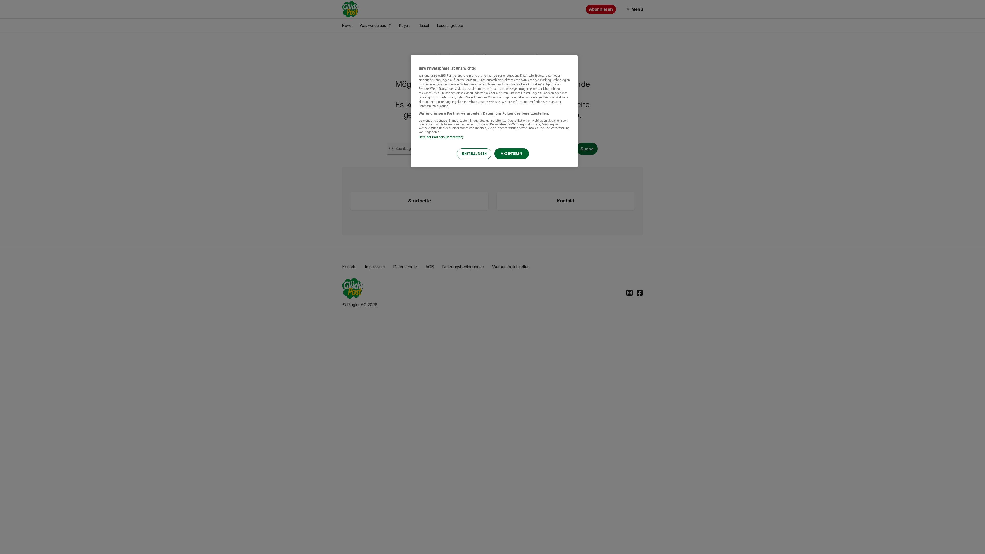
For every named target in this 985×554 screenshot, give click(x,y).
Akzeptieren (511, 153)
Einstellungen (474, 153)
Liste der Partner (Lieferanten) (441, 137)
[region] (494, 111)
